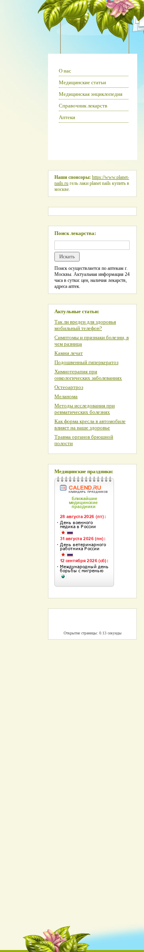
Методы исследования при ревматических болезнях (84, 409)
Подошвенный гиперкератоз (86, 362)
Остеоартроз (68, 387)
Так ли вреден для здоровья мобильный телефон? (85, 325)
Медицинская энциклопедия (90, 94)
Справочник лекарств (83, 106)
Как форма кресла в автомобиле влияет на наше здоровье (90, 424)
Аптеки (67, 117)
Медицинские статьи (82, 82)
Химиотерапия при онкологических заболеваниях (88, 375)
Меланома (66, 396)
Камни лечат (68, 353)
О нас (65, 71)
